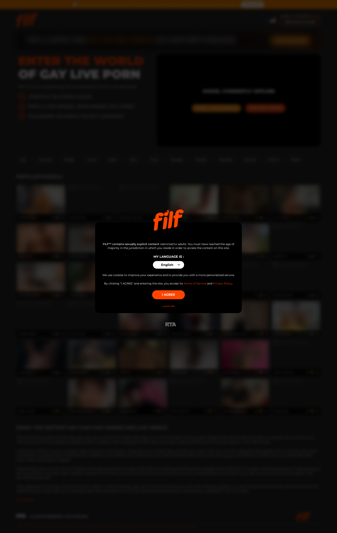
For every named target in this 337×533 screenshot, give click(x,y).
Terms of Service (195, 283)
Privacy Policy (222, 283)
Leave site (168, 306)
